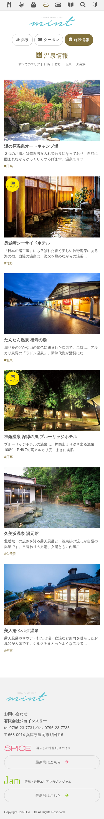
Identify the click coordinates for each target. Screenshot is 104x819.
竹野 (58, 64)
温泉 (25, 39)
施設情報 (81, 39)
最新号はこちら (48, 762)
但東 (68, 64)
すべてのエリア (29, 64)
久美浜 (80, 64)
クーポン (51, 39)
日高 (47, 64)
